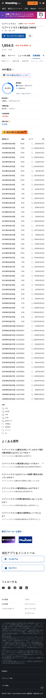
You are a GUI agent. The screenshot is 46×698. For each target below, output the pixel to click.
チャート (11, 55)
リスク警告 (5, 685)
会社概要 (5, 599)
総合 (3, 55)
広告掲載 (5, 604)
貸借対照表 (25, 61)
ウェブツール (29, 613)
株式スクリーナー (15, 9)
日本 (26, 9)
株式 (4, 9)
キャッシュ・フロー (37, 61)
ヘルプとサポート (8, 608)
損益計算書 (16, 61)
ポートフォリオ (30, 608)
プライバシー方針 (7, 678)
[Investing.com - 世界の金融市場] (13, 3)
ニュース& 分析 (24, 55)
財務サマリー (6, 61)
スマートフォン (30, 604)
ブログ (27, 599)
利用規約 (4, 671)
